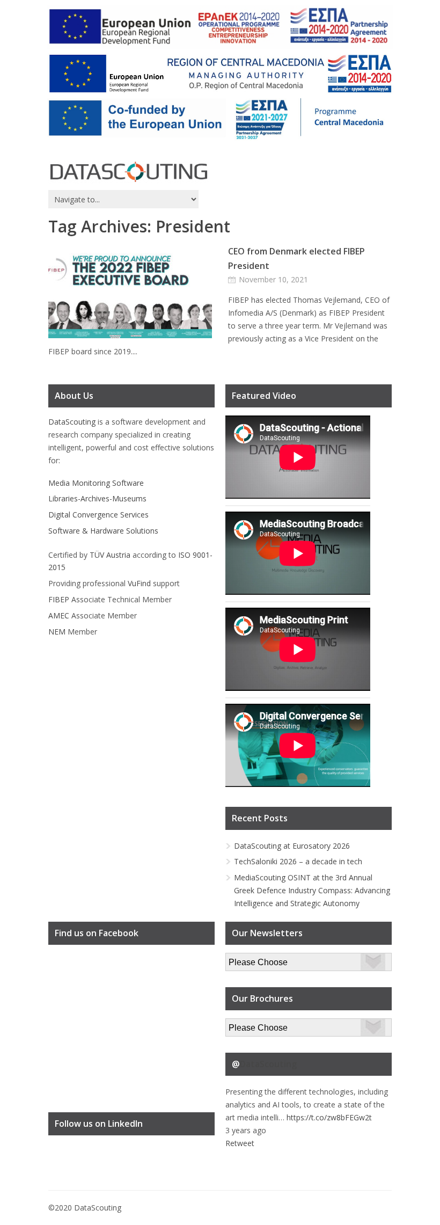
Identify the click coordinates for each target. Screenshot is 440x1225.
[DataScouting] (128, 172)
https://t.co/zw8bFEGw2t (329, 1117)
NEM (56, 631)
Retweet (239, 1143)
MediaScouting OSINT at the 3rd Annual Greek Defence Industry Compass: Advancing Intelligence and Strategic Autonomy (312, 890)
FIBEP (58, 599)
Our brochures (250, 1024)
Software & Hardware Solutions (103, 531)
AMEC (58, 615)
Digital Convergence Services (98, 514)
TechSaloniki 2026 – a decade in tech (298, 861)
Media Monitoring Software (96, 483)
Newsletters (246, 959)
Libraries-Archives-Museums (97, 498)
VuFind (139, 583)
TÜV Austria (110, 555)
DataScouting (72, 422)
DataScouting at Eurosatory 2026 (292, 846)
